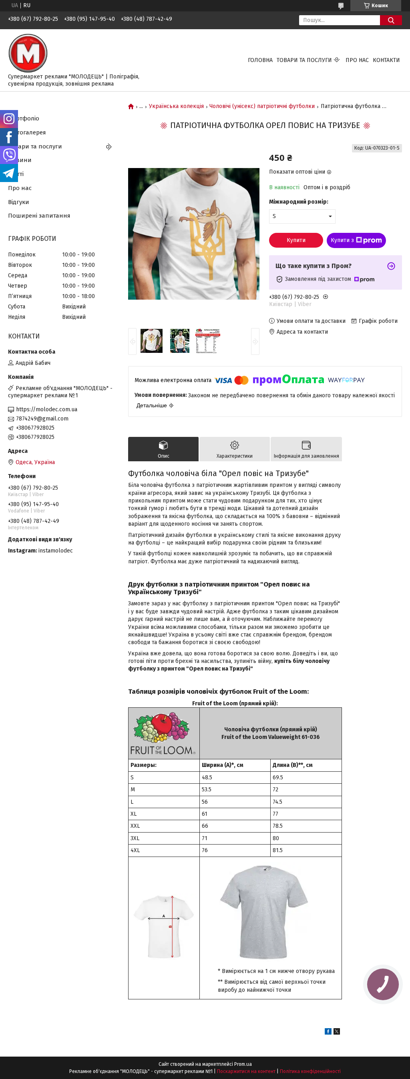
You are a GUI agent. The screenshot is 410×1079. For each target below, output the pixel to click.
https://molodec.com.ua (46, 409)
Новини (20, 160)
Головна (260, 60)
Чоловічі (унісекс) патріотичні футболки (262, 106)
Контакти (386, 60)
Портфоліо (23, 118)
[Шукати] (391, 20)
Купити (296, 240)
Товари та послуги (304, 60)
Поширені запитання (39, 215)
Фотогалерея (27, 132)
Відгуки (18, 202)
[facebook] (328, 1032)
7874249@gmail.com (42, 418)
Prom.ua (243, 1064)
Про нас (357, 60)
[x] (337, 1032)
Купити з (342, 240)
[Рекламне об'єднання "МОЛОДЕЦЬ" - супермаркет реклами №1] (28, 53)
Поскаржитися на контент (246, 1071)
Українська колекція (176, 106)
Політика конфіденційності (310, 1071)
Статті (16, 174)
